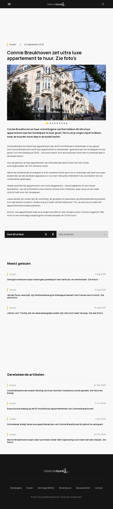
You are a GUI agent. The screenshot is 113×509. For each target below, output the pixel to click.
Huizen (12, 44)
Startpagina (16, 487)
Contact (99, 487)
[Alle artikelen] (66, 123)
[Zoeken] (103, 4)
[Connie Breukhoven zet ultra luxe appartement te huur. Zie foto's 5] (59, 123)
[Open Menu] (9, 4)
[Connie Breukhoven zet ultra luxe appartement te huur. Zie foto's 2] (52, 123)
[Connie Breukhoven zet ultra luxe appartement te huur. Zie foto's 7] (64, 123)
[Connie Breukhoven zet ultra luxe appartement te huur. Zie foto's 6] (62, 123)
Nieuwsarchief (83, 487)
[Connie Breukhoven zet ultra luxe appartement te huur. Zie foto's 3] (54, 123)
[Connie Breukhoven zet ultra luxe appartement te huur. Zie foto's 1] (50, 123)
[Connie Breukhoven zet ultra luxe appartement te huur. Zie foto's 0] (47, 123)
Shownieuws (65, 487)
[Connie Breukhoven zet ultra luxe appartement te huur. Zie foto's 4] (57, 123)
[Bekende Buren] (56, 4)
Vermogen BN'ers (46, 487)
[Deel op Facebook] (52, 234)
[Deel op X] (45, 234)
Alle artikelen (66, 234)
